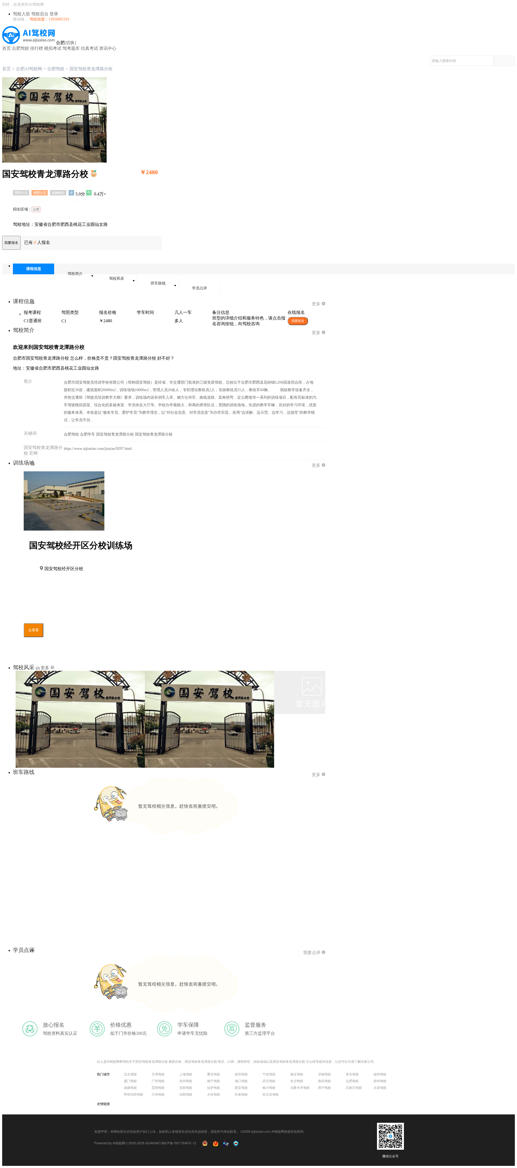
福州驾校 (379, 1074)
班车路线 (158, 283)
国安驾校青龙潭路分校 (115, 434)
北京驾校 (130, 1074)
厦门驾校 (130, 1080)
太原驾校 (379, 1087)
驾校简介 (75, 274)
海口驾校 (241, 1080)
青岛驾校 (352, 1074)
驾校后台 (40, 14)
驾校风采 (116, 278)
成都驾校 (130, 1087)
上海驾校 (185, 1074)
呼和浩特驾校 (133, 1094)
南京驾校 (296, 1074)
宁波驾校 (269, 1074)
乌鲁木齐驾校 (300, 1087)
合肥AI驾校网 (29, 68)
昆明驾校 (158, 1087)
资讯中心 (107, 48)
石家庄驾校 (354, 1087)
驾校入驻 (22, 14)
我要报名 (11, 243)
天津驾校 (158, 1074)
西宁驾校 (324, 1087)
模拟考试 (52, 48)
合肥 (36, 209)
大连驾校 (213, 1094)
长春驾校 (241, 1094)
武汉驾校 (269, 1080)
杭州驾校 (241, 1074)
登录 (54, 14)
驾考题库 (71, 48)
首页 (6, 48)
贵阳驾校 (185, 1087)
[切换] (70, 42)
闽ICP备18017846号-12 (178, 1142)
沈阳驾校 (185, 1094)
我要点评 (311, 952)
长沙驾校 (296, 1080)
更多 (316, 303)
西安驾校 (241, 1087)
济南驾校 (324, 1074)
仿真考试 (89, 48)
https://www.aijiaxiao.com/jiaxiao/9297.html (98, 449)
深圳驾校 (185, 1080)
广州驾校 (158, 1080)
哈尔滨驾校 (271, 1094)
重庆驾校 (213, 1074)
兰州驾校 (158, 1094)
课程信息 (33, 269)
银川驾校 (269, 1087)
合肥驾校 (20, 48)
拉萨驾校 (213, 1087)
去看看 (33, 630)
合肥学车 (88, 434)
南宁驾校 (213, 1080)
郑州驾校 (379, 1080)
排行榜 (36, 48)
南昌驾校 (324, 1080)
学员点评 (199, 288)
